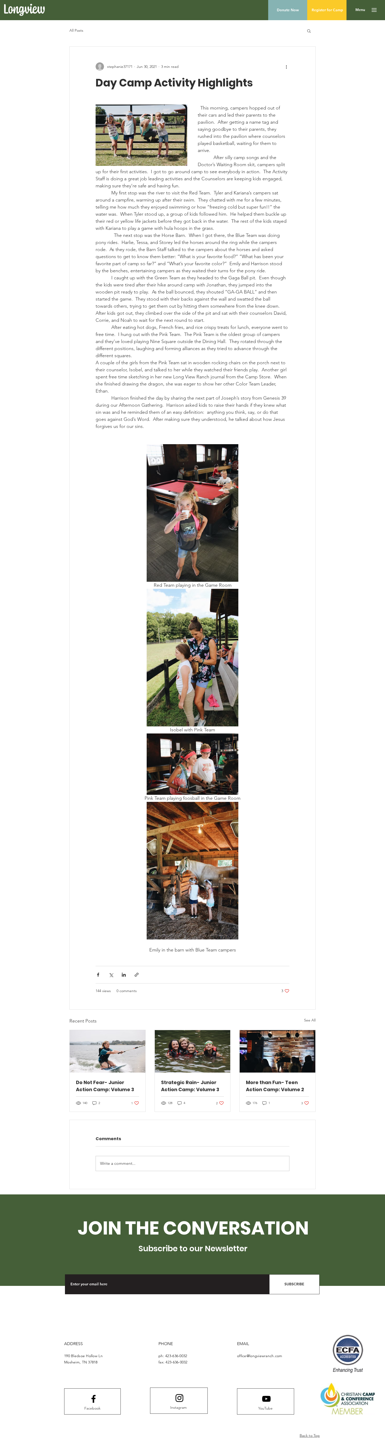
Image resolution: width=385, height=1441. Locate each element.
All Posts (76, 30)
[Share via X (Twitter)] (110, 974)
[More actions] (286, 66)
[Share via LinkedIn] (123, 974)
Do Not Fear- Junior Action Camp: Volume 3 (105, 1086)
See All (310, 1020)
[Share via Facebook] (98, 974)
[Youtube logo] (266, 1399)
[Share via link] (136, 974)
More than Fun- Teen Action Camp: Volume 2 (275, 1086)
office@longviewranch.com (259, 1355)
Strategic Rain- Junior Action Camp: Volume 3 (190, 1086)
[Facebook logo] (93, 1399)
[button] (360, 10)
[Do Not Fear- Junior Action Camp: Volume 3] (107, 1051)
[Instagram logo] (179, 1398)
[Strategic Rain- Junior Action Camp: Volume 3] (192, 1051)
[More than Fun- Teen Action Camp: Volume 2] (277, 1051)
